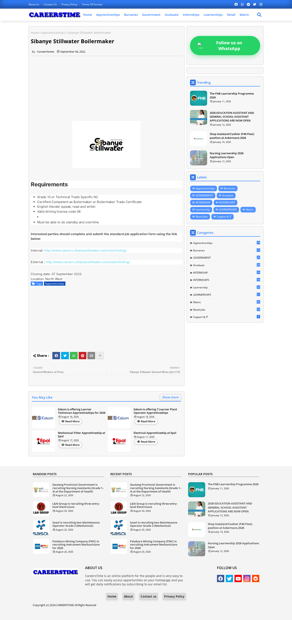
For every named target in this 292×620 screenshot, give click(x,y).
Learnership (203, 209)
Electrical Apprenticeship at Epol (155, 433)
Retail (231, 15)
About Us (34, 4)
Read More (72, 421)
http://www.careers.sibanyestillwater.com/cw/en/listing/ (88, 262)
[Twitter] (65, 355)
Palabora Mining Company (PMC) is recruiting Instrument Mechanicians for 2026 (76, 545)
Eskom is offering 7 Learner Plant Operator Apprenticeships (155, 411)
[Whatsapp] (74, 355)
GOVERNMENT (204, 195)
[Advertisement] (106, 86)
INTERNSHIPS (227, 202)
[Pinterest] (82, 355)
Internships (191, 15)
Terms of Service (92, 4)
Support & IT (224, 216)
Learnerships (213, 15)
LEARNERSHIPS (228, 209)
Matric (244, 15)
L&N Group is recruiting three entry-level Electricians (76, 505)
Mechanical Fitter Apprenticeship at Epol (81, 434)
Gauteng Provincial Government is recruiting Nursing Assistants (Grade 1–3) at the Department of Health (78, 488)
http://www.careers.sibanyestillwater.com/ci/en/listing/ (85, 250)
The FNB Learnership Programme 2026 (232, 95)
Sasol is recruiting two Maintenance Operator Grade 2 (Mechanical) (76, 524)
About (128, 596)
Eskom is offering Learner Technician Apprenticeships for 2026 (81, 411)
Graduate (171, 15)
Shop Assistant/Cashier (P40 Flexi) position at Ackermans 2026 (232, 136)
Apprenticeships (108, 15)
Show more (170, 397)
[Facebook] (56, 355)
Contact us (51, 4)
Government (151, 15)
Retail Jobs (202, 216)
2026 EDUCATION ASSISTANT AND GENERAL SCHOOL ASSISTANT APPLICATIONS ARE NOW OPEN (232, 116)
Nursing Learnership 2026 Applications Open (226, 155)
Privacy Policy (69, 4)
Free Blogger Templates (180, 613)
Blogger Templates (125, 613)
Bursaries (131, 15)
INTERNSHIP (203, 202)
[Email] (91, 355)
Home (87, 15)
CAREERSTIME (65, 605)
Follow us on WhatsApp (229, 45)
